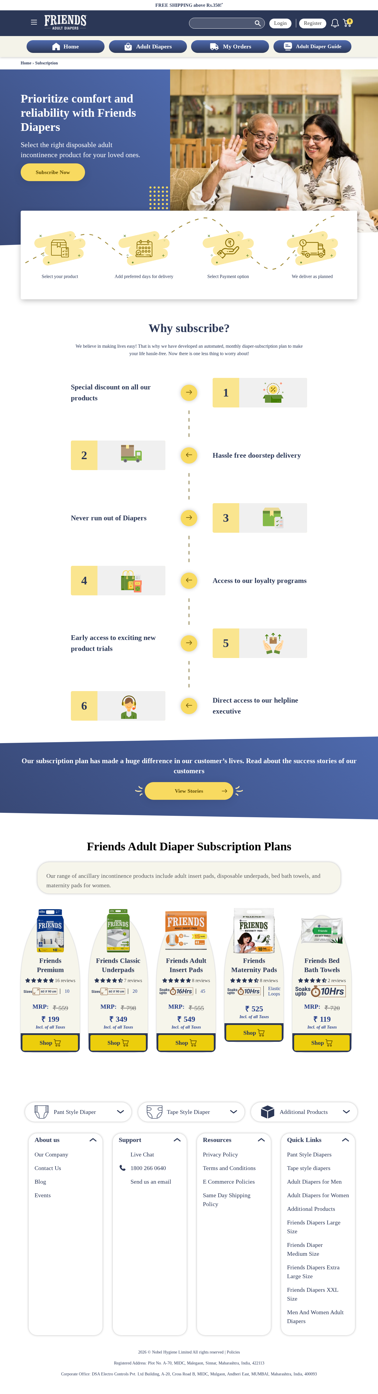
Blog (40, 1181)
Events (43, 1195)
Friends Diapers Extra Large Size (313, 1271)
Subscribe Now (53, 172)
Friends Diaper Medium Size (305, 1249)
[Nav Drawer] (34, 22)
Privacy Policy (220, 1154)
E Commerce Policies (229, 1181)
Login (280, 23)
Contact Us (48, 1168)
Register (313, 23)
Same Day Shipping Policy (226, 1199)
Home (26, 63)
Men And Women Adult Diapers (315, 1316)
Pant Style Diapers (309, 1154)
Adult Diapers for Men (314, 1181)
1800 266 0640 (146, 1168)
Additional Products (311, 1208)
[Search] (258, 24)
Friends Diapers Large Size (313, 1226)
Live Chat (140, 1154)
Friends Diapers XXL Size (312, 1294)
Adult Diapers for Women (318, 1195)
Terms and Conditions (229, 1168)
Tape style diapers (308, 1168)
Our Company (51, 1154)
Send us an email (148, 1181)
